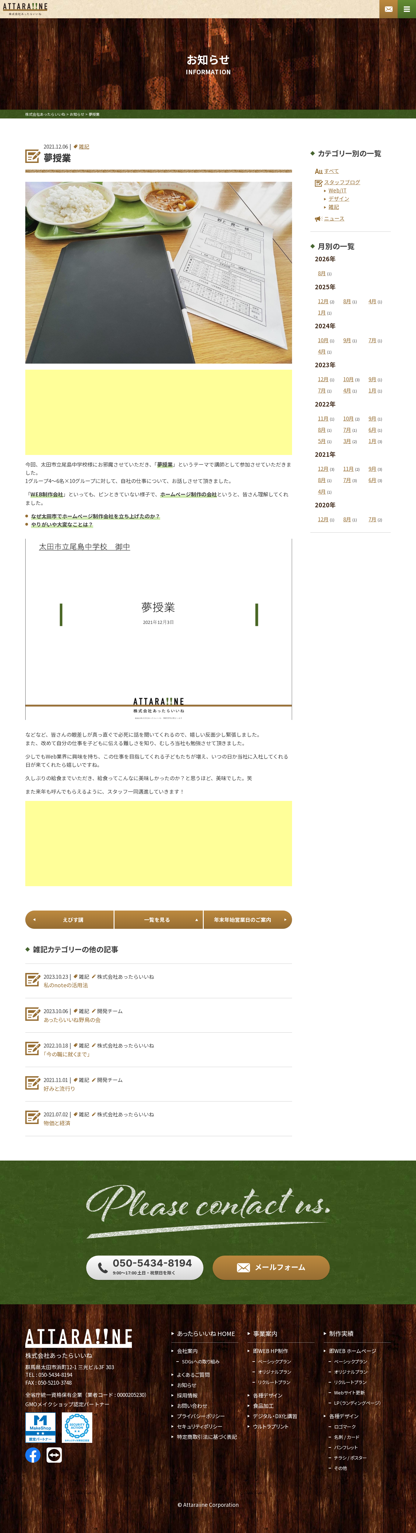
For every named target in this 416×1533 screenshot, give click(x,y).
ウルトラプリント (271, 1426)
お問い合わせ (192, 1405)
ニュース (334, 218)
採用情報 (187, 1395)
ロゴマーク (344, 1426)
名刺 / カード (346, 1437)
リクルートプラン (274, 1382)
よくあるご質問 (193, 1374)
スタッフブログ (342, 182)
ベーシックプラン (274, 1361)
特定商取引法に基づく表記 (207, 1436)
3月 (347, 441)
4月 (372, 301)
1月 (322, 312)
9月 (347, 340)
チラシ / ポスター (350, 1457)
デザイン (339, 198)
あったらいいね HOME (206, 1333)
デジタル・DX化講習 (275, 1416)
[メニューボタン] (407, 9)
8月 (322, 273)
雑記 (84, 146)
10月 (323, 340)
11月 (323, 418)
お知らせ (186, 1385)
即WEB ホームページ (352, 1351)
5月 (322, 441)
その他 (340, 1468)
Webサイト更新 (349, 1392)
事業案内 (265, 1333)
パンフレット (346, 1447)
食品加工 (263, 1405)
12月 (323, 301)
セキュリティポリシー (200, 1426)
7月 (372, 340)
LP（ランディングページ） (358, 1403)
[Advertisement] (158, 412)
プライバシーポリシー (201, 1416)
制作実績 (341, 1333)
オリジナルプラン (274, 1372)
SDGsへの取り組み (201, 1361)
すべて (331, 170)
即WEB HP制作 (270, 1351)
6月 (372, 429)
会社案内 (187, 1351)
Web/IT (338, 190)
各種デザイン (267, 1395)
